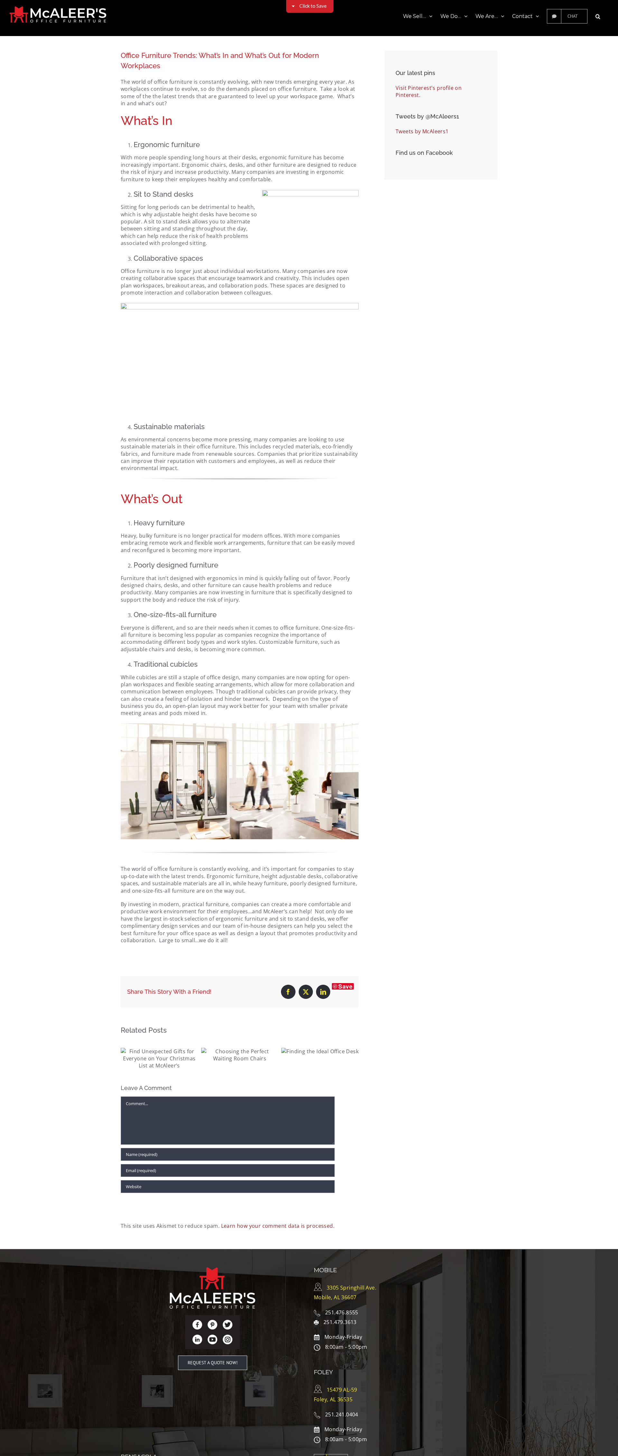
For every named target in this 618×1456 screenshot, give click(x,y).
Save (345, 986)
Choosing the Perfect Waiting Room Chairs (239, 1060)
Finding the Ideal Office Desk (320, 1049)
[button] (597, 16)
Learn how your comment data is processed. (277, 1225)
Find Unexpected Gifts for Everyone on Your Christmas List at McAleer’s (159, 1063)
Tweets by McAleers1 (422, 131)
